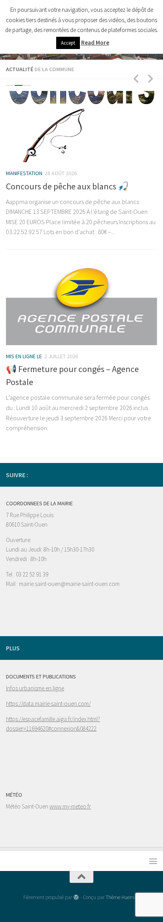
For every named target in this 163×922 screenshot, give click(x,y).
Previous (135, 78)
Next (150, 78)
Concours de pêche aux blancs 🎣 (67, 186)
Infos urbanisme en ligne (35, 688)
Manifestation (24, 173)
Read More (95, 42)
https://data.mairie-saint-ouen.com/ (48, 703)
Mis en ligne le (24, 356)
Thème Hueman (123, 897)
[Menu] (153, 861)
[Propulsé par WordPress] (75, 897)
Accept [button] (68, 43)
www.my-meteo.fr (70, 806)
